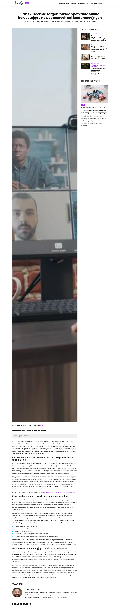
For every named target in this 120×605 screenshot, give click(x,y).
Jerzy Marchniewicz (19, 425)
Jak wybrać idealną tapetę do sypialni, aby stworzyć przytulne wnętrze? (99, 49)
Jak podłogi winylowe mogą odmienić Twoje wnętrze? (98, 58)
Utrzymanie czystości (94, 3)
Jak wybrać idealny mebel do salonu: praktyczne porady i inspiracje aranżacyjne (99, 38)
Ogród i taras (64, 3)
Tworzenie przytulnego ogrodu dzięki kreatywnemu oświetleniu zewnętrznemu (98, 72)
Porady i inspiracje (78, 3)
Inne (41, 425)
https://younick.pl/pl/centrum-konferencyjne (59, 492)
